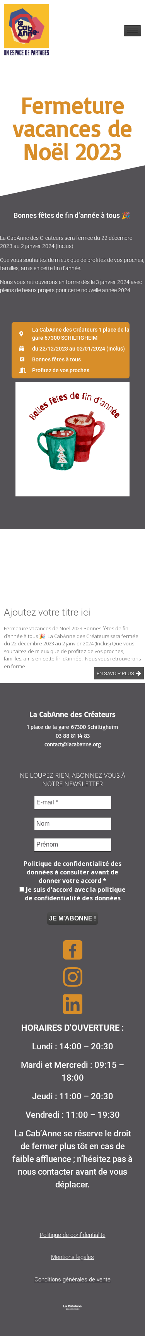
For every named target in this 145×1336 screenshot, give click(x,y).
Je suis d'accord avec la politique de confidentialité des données (75, 893)
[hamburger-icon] (132, 30)
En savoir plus (115, 673)
